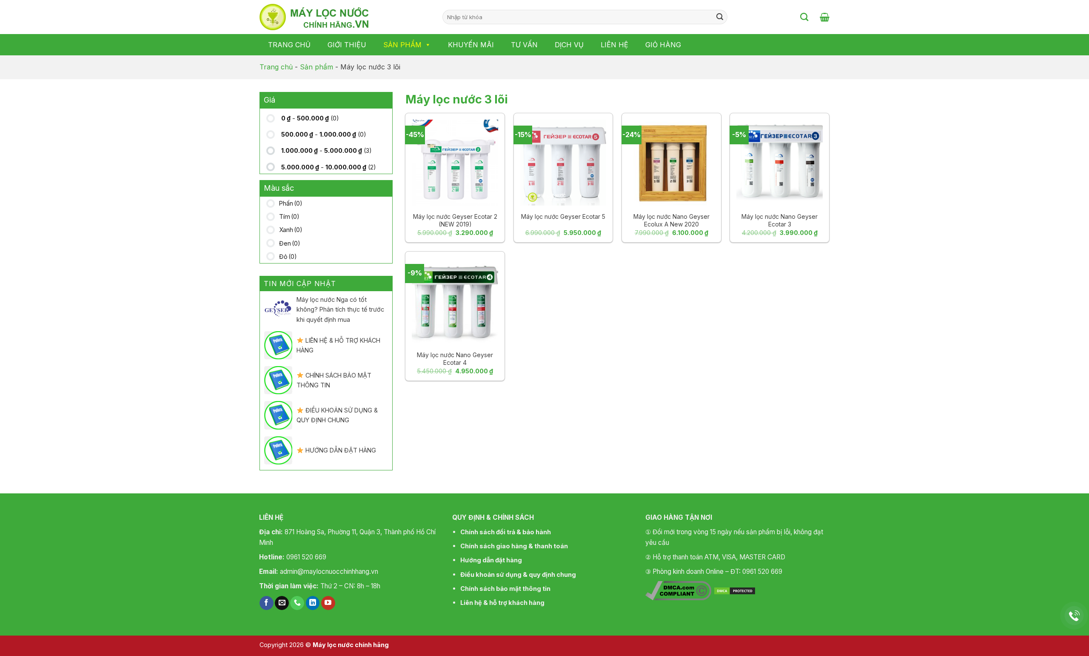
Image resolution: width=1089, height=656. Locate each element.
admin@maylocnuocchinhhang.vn (329, 571)
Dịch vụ (569, 44)
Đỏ (288, 256)
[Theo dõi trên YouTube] (328, 603)
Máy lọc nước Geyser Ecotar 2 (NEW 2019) (455, 220)
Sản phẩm (402, 44)
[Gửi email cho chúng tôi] (282, 603)
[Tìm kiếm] (804, 17)
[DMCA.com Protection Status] (734, 590)
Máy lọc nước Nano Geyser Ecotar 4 (455, 358)
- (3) (326, 150)
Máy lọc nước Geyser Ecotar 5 (563, 216)
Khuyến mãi (471, 44)
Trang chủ (289, 44)
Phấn (290, 203)
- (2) (328, 167)
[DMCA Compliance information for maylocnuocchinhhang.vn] (678, 590)
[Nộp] (720, 17)
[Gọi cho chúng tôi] (297, 603)
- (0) (310, 118)
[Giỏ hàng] (825, 17)
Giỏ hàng (663, 44)
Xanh (290, 229)
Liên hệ (614, 44)
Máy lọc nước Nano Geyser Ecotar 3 (779, 220)
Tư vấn (524, 44)
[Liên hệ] (1074, 615)
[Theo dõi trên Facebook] (266, 603)
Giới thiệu (347, 44)
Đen (289, 243)
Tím (289, 216)
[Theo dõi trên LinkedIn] (313, 603)
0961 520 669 (306, 557)
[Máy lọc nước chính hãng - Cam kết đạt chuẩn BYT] (344, 17)
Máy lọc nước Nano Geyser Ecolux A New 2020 (671, 220)
